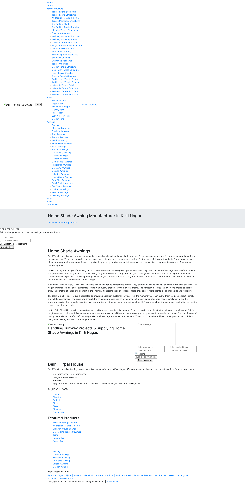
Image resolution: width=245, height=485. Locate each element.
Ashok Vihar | (161, 475)
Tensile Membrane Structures (66, 21)
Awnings (51, 122)
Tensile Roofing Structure (64, 11)
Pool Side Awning (61, 460)
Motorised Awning (61, 457)
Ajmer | (69, 475)
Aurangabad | (184, 475)
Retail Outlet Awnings (62, 183)
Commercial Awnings (62, 161)
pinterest (72, 222)
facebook (52, 222)
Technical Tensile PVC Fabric (66, 91)
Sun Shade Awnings (61, 186)
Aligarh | (78, 475)
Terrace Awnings (60, 137)
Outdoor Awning (61, 454)
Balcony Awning (60, 463)
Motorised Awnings (61, 128)
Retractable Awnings (62, 143)
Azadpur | (53, 478)
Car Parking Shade (61, 24)
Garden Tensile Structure (64, 67)
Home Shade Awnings (62, 177)
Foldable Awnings (60, 174)
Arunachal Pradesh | (144, 475)
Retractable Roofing (61, 51)
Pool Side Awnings (61, 180)
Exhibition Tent (59, 100)
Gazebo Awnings (60, 158)
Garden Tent (58, 119)
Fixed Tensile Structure (63, 73)
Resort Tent (57, 112)
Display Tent (58, 109)
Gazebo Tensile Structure (64, 76)
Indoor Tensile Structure (63, 48)
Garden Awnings (60, 155)
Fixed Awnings (59, 146)
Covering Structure (61, 33)
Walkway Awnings (60, 195)
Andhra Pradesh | (124, 475)
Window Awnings (60, 140)
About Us (57, 397)
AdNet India (112, 481)
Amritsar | (110, 475)
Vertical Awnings (60, 192)
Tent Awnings (58, 134)
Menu (38, 104)
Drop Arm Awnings (61, 168)
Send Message (145, 360)
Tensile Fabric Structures (64, 15)
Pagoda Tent (58, 103)
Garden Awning (60, 466)
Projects (51, 198)
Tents (49, 97)
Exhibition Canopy (61, 106)
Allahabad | (89, 475)
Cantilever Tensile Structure (65, 70)
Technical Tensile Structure (65, 94)
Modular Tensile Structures (65, 30)
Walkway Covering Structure (65, 36)
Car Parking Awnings (62, 152)
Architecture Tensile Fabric (65, 79)
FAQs (49, 201)
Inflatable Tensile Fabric (63, 85)
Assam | (173, 475)
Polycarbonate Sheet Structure (67, 45)
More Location (66, 478)
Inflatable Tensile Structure (65, 88)
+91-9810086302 (90, 104)
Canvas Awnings (60, 171)
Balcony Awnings (60, 149)
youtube (63, 222)
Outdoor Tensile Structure (64, 42)
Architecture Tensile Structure (66, 82)
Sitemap (57, 409)
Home (50, 2)
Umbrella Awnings (60, 189)
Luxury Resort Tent (61, 116)
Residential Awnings (61, 164)
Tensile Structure (55, 8)
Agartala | (53, 475)
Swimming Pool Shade (63, 60)
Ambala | (100, 475)
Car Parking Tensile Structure (66, 27)
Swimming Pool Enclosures (65, 54)
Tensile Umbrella (60, 63)
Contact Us (52, 204)
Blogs (55, 403)
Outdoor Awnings (60, 131)
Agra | (62, 475)
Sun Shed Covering (61, 57)
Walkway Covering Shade (64, 39)
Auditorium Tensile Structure (65, 18)
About (50, 5)
